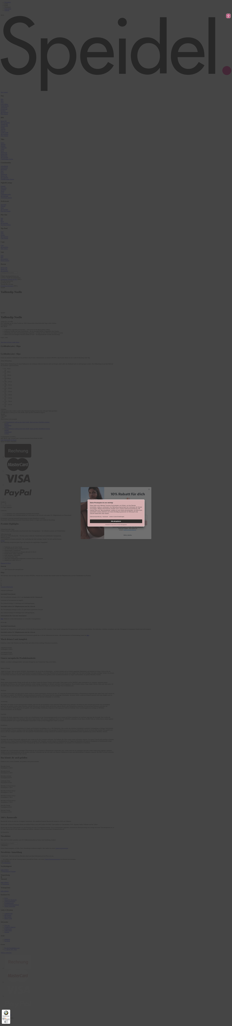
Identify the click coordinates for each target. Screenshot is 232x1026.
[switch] (6, 1022)
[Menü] (9, 1011)
